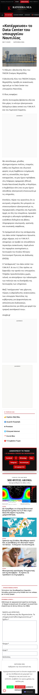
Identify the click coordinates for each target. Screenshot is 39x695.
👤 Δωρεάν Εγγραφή (12, 422)
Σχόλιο (5, 619)
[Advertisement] (19, 136)
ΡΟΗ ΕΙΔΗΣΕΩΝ (8, 14)
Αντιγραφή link (19, 467)
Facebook (9, 458)
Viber (31, 458)
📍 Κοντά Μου (9, 436)
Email (5, 650)
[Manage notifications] (4, 690)
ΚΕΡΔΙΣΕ (31, 1)
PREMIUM (35, 1)
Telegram (13, 462)
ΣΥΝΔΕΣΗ (17, 1)
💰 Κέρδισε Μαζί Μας (12, 417)
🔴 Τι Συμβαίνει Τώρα (12, 441)
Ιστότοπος (6, 657)
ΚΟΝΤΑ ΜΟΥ (27, 14)
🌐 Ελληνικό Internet (12, 431)
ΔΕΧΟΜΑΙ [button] (10, 687)
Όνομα (5, 643)
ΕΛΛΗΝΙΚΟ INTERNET (18, 14)
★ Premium (8, 426)
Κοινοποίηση (24, 462)
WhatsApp (23, 458)
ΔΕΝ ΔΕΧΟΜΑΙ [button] (20, 687)
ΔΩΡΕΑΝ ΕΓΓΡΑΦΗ (24, 1)
